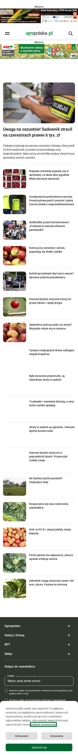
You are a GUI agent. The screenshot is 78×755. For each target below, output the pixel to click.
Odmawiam (21, 736)
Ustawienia (56, 736)
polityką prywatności (43, 724)
